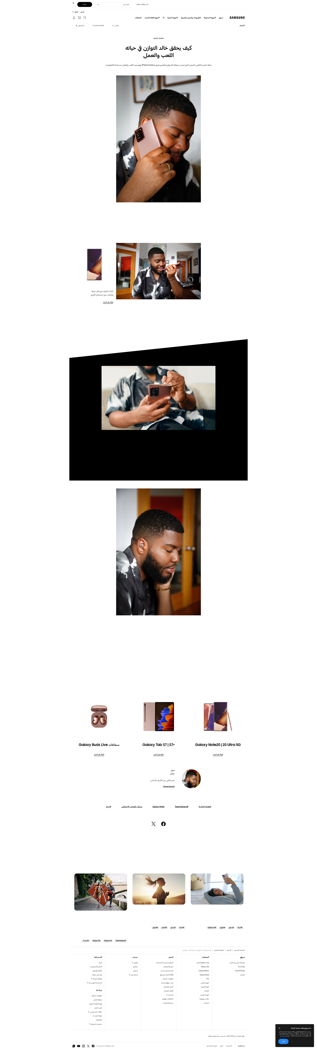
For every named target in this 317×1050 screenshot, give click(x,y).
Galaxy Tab (205, 967)
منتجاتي (135, 971)
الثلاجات (206, 991)
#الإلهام (222, 928)
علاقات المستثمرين (95, 1012)
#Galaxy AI (212, 928)
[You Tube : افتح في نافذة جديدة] (78, 1046)
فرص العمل (98, 1008)
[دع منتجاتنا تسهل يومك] (217, 889)
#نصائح (231, 928)
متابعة (85, 4)
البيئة (100, 963)
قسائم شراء (134, 975)
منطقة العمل (97, 1000)
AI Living (241, 967)
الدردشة (170, 995)
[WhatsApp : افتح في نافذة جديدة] (73, 1046)
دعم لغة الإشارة (168, 1003)
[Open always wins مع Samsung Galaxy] (100, 892)
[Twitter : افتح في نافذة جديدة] (88, 1046)
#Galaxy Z (96, 941)
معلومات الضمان (167, 979)
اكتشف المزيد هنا (285, 1036)
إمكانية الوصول (97, 971)
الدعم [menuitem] (82, 12)
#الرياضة (86, 941)
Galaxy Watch (204, 971)
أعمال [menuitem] (76, 12)
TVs (207, 979)
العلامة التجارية (158, 38)
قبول (283, 1041)
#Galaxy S (108, 941)
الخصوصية (229, 1046)
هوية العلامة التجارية (95, 1004)
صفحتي (135, 967)
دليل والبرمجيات (168, 967)
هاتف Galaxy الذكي (203, 963)
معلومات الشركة (97, 996)
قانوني (221, 1046)
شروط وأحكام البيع (212, 1046)
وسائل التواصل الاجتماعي (131, 806)
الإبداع (108, 806)
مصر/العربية (241, 1046)
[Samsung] (237, 17)
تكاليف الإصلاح (168, 991)
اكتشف (242, 975)
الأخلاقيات (99, 1020)
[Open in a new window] (163, 823)
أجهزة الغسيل (204, 995)
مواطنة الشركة (97, 979)
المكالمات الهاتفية (167, 999)
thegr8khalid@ (169, 787)
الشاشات (206, 1003)
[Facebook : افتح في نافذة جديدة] (93, 1046)
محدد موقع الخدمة (167, 983)
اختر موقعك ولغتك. (142, 4)
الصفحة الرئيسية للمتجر (237, 963)
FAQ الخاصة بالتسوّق (166, 975)
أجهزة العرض (205, 983)
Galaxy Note (158, 806)
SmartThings (240, 971)
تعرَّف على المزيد (108, 302)
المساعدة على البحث (166, 971)
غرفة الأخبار (98, 1016)
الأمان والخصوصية (96, 967)
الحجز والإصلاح (168, 987)
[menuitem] (221, 18)
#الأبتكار (164, 928)
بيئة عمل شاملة (97, 975)
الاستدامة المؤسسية (95, 983)
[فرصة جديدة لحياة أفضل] (158, 889)
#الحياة (240, 928)
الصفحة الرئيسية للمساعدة (164, 963)
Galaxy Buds (204, 975)
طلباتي (136, 963)
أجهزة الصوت (205, 987)
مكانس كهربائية (204, 999)
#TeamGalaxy (181, 806)
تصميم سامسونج (96, 1024)
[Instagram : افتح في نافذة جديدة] (83, 1046)
